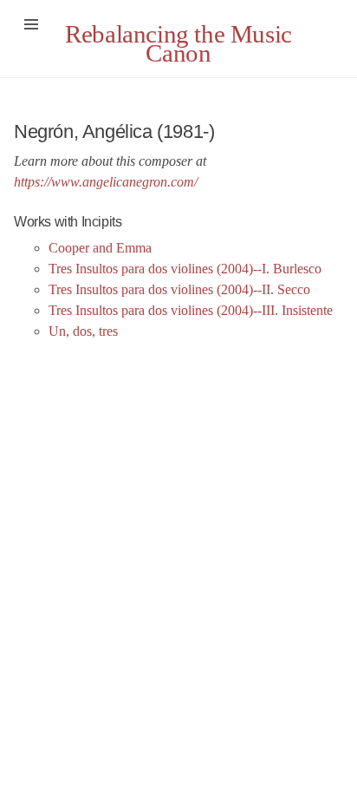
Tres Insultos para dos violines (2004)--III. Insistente (191, 310)
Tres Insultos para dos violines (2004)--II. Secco (179, 289)
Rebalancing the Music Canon (178, 43)
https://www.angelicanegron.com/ (106, 181)
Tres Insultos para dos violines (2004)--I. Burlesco (185, 268)
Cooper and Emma (100, 247)
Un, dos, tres (83, 331)
